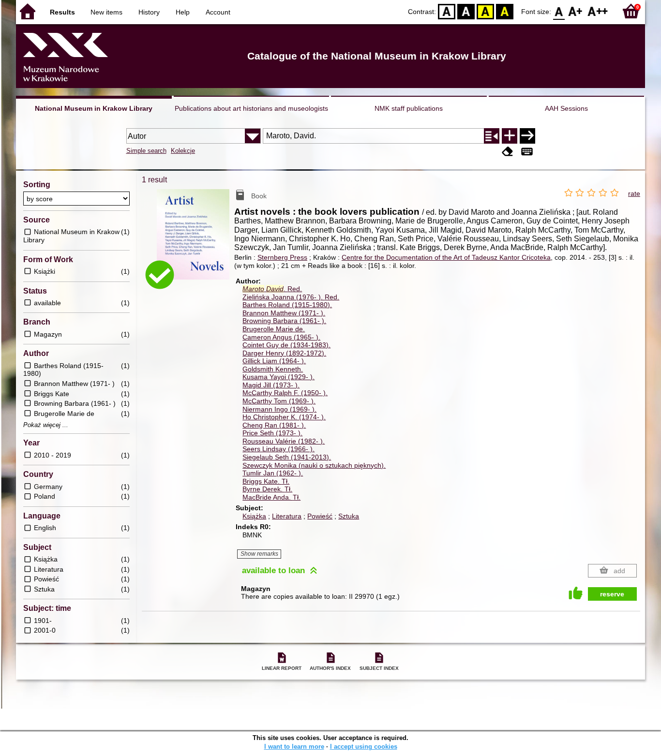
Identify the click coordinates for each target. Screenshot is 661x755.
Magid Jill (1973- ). (271, 385)
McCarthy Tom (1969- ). (278, 401)
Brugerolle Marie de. (273, 329)
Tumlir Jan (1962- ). (272, 473)
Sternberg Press (282, 257)
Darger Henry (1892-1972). (284, 353)
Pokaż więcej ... (45, 425)
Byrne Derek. (267, 489)
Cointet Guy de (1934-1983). (286, 345)
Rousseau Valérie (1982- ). (283, 441)
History (149, 12)
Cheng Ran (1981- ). (274, 425)
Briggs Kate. (265, 481)
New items (106, 12)
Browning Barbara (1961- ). (284, 321)
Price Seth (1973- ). (272, 433)
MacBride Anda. (271, 497)
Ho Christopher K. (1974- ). (284, 417)
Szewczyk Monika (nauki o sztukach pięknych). (314, 465)
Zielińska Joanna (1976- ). (290, 297)
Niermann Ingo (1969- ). (279, 409)
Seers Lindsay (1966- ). (278, 449)
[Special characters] (527, 152)
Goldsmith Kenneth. (272, 369)
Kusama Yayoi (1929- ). (278, 377)
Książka (254, 516)
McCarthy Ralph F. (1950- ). (285, 393)
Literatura (286, 516)
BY (504, 11)
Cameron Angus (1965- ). (281, 337)
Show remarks (259, 554)
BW (466, 11)
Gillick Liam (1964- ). (274, 361)
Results (62, 12)
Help (183, 12)
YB (485, 11)
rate (634, 193)
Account (218, 12)
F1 (575, 11)
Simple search (146, 150)
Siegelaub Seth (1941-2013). (286, 457)
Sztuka (348, 516)
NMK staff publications (409, 108)
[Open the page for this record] (195, 241)
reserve (612, 594)
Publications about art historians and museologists (251, 108)
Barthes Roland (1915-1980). (287, 305)
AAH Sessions (566, 108)
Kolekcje (183, 150)
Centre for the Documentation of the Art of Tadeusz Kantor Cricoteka (446, 257)
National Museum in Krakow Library (93, 108)
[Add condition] (509, 136)
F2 (597, 11)
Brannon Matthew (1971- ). (283, 313)
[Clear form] (507, 152)
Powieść (319, 516)
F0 (559, 11)
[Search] (527, 136)
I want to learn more (294, 746)
